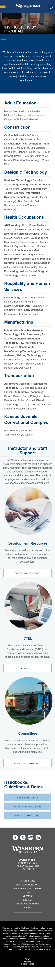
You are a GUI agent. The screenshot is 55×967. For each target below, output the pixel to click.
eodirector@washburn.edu (31, 946)
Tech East (27, 907)
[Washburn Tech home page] (28, 6)
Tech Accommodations (27, 884)
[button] (51, 8)
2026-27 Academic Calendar (27, 815)
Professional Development (27, 806)
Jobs (27, 892)
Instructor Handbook (27, 797)
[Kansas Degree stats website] (27, 962)
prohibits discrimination (28, 928)
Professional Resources (27, 573)
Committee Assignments (27, 763)
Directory (27, 896)
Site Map (27, 900)
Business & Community (27, 903)
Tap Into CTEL (27, 668)
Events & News (27, 881)
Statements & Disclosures (27, 888)
